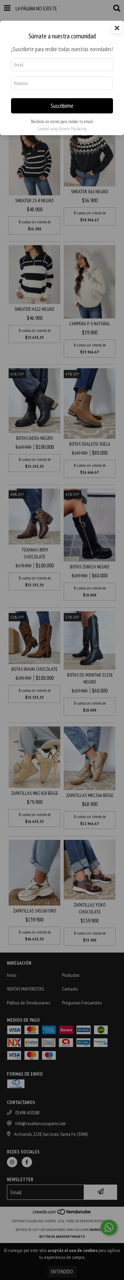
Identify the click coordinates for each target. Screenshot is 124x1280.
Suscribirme (62, 106)
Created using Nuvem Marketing (62, 129)
